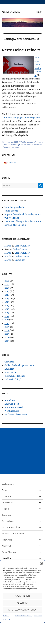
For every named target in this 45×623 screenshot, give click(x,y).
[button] (41, 563)
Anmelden (9, 400)
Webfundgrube (26, 142)
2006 (7, 337)
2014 (6, 309)
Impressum (38, 616)
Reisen (5, 509)
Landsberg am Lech (14, 207)
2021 (6, 284)
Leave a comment (11, 147)
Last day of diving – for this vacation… (23, 221)
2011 (6, 319)
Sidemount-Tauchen (14, 376)
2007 (6, 334)
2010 (6, 323)
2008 (7, 330)
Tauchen (6, 515)
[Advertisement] (22, 451)
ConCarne (9, 361)
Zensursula (37, 145)
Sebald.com (11, 12)
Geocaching (8, 521)
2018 (6, 295)
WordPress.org (11, 411)
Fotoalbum (7, 502)
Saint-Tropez (11, 210)
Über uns (6, 496)
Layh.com (9, 369)
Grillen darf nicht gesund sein (19, 365)
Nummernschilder (11, 527)
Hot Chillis (7, 540)
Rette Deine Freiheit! (21, 50)
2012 (6, 316)
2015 (6, 305)
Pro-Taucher (10, 372)
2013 (6, 312)
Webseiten (38, 142)
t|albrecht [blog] (12, 379)
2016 (6, 302)
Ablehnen (22, 603)
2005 (7, 341)
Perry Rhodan (9, 552)
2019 (6, 291)
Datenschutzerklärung (23, 616)
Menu (39, 12)
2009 (7, 326)
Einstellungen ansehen (22, 610)
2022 (7, 280)
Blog (4, 490)
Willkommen (8, 484)
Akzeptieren (22, 596)
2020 (7, 288)
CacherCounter (22, 245)
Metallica (6, 558)
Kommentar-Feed (13, 407)
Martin (7, 245)
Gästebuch (20, 260)
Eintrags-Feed (11, 404)
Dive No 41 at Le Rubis (15, 225)
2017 (6, 298)
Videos (7, 145)
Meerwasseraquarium (13, 533)
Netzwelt (6, 546)
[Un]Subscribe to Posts (15, 414)
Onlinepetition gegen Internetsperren (21, 117)
